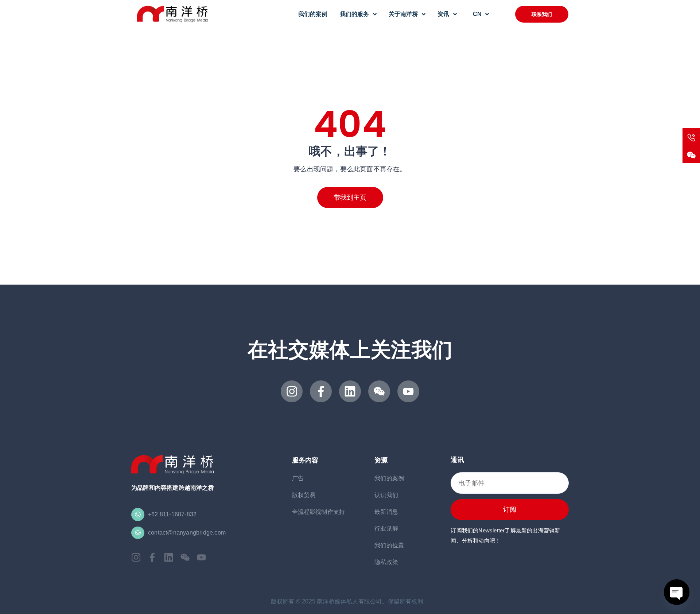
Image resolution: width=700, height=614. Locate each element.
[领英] (350, 391)
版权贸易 (304, 495)
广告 (298, 478)
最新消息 (386, 512)
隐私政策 (386, 562)
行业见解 (386, 528)
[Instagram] (292, 391)
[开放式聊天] (676, 592)
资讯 (443, 14)
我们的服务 (354, 14)
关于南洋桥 (403, 14)
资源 (381, 460)
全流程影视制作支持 (318, 512)
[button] (541, 14)
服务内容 (305, 460)
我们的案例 (313, 14)
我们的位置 (389, 545)
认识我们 (386, 495)
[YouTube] (408, 391)
